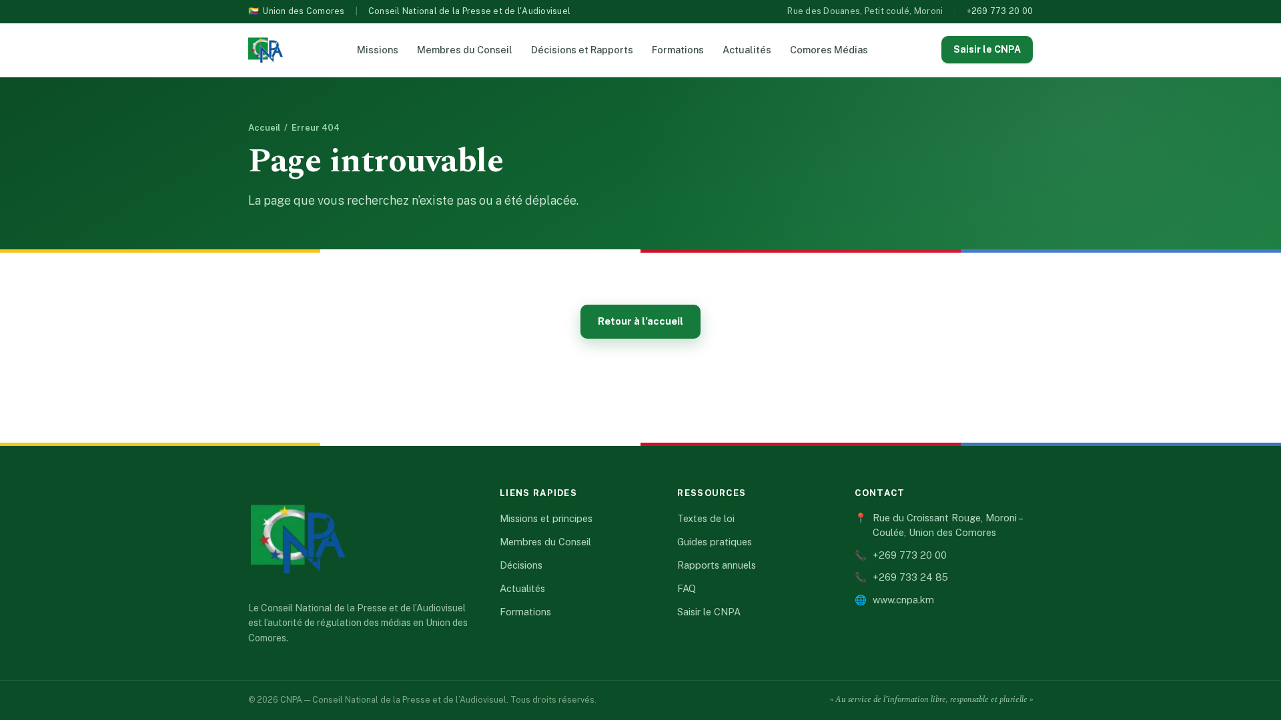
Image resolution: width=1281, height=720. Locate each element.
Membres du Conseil (464, 49)
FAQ (686, 588)
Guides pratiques (714, 541)
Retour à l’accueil (640, 321)
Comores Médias (829, 49)
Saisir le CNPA (987, 49)
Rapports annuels (716, 565)
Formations (678, 49)
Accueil (264, 128)
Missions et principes (546, 518)
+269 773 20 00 (1000, 11)
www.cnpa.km (894, 599)
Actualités (747, 49)
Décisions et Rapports (582, 49)
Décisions (521, 565)
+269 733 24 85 (901, 577)
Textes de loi (706, 518)
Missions (377, 49)
